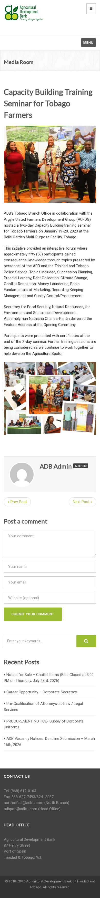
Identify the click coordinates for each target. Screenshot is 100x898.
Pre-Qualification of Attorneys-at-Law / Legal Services (43, 706)
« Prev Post (17, 501)
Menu (88, 42)
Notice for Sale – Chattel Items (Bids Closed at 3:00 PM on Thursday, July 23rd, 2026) (49, 677)
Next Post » (82, 501)
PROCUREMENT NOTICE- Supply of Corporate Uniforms (44, 724)
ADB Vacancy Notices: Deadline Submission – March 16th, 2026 (49, 741)
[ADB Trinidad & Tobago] (24, 12)
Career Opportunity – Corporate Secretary (41, 692)
